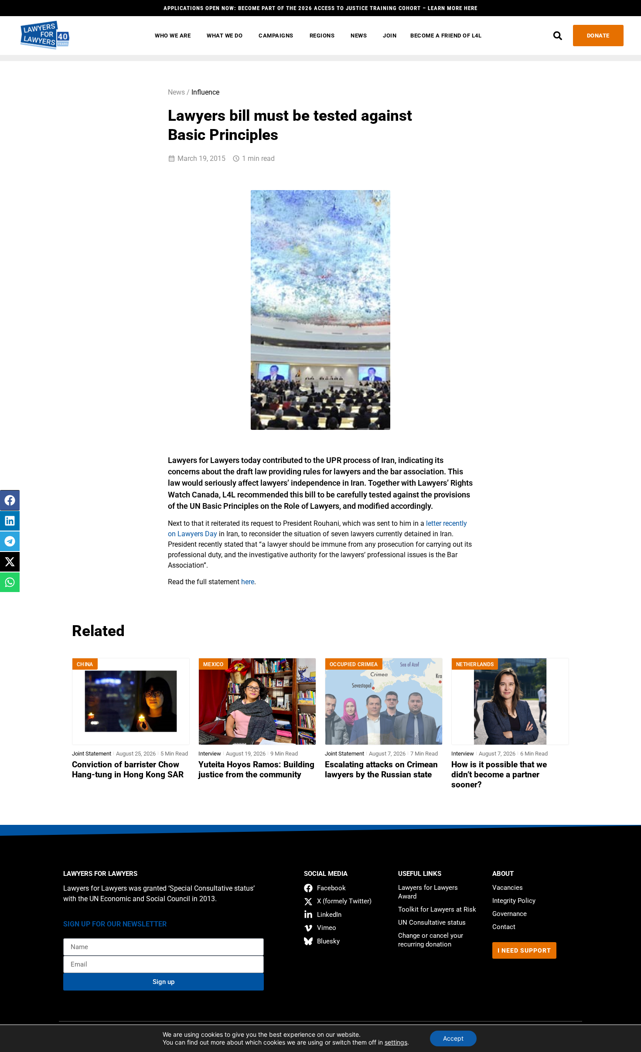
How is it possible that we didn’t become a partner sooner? (499, 775)
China (85, 664)
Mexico (213, 664)
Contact (503, 927)
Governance (509, 914)
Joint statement (91, 753)
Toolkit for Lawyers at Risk (437, 909)
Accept (453, 1038)
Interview (209, 753)
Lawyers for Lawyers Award (428, 892)
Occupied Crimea (354, 664)
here (247, 582)
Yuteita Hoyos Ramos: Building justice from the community (256, 770)
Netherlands (475, 664)
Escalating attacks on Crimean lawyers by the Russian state (381, 770)
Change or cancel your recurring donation (430, 940)
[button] (558, 35)
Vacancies (507, 888)
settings (396, 1042)
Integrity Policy (513, 901)
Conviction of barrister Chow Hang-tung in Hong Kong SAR (128, 770)
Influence (205, 92)
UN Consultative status (432, 922)
